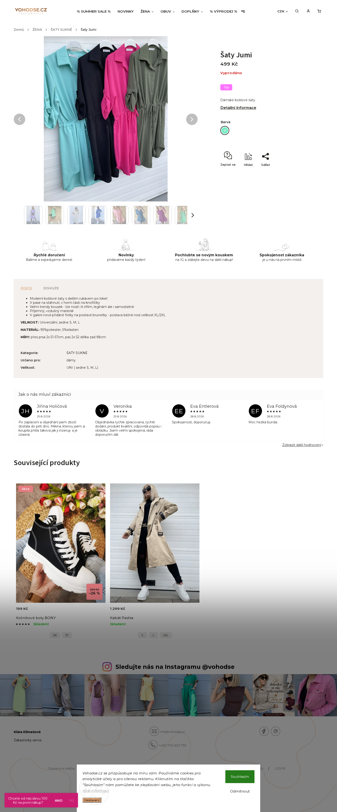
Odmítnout (240, 791)
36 (55, 635)
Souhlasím (240, 776)
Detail (97, 611)
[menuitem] (95, 11)
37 (67, 635)
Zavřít (290, 173)
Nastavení (91, 800)
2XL (165, 635)
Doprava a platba (61, 768)
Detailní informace (238, 107)
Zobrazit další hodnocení (301, 445)
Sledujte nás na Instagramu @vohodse (175, 666)
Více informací (96, 790)
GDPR (280, 768)
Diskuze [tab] (51, 288)
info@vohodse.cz (172, 732)
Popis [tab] (26, 288)
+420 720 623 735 (172, 745)
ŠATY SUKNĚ (76, 353)
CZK (281, 11)
